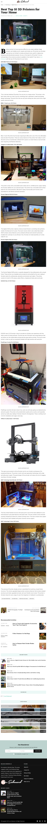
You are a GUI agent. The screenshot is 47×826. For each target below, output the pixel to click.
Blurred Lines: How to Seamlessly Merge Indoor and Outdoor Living (23, 673)
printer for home (23, 598)
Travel (7, 625)
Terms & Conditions (28, 779)
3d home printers (6, 598)
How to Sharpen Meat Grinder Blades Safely (23, 644)
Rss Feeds (26, 776)
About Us (26, 767)
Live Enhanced (8, 696)
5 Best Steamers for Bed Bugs (21, 633)
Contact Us (26, 770)
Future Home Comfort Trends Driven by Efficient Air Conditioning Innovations (26, 679)
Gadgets (25, 15)
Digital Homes (19, 15)
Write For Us (27, 782)
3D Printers (15, 598)
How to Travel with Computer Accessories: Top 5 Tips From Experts (25, 624)
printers (32, 598)
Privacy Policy (31, 754)
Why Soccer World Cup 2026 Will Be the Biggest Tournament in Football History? (26, 666)
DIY (1, 646)
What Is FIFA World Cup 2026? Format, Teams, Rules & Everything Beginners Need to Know (25, 685)
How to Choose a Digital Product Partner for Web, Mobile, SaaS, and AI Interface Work (26, 661)
